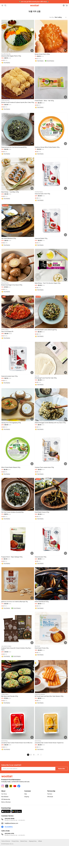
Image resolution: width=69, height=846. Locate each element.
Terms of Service (5, 841)
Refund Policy (23, 841)
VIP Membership (5, 799)
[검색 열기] (5, 5)
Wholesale (50, 796)
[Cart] (67, 5)
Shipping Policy (33, 841)
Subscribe (61, 768)
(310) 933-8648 (9, 818)
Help (25, 794)
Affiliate (40, 841)
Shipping (26, 796)
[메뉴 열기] (2, 5)
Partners (49, 794)
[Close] (67, 1)
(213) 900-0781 (9, 833)
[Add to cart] (31, 50)
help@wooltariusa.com (11, 823)
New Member (4, 796)
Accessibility (9, 826)
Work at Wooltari (6, 802)
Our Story (4, 794)
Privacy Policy (15, 841)
